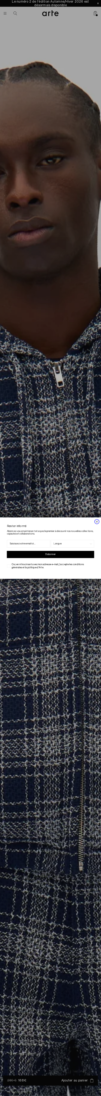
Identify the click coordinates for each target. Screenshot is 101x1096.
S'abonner (50, 554)
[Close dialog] (97, 521)
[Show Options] (91, 543)
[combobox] (71, 543)
